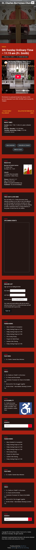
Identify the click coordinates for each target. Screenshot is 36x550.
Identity (13, 547)
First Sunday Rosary (12, 336)
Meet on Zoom (18, 149)
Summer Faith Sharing (12, 341)
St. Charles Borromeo (22, 57)
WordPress (23, 546)
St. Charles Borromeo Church (17, 3)
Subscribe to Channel (24, 145)
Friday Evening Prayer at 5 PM (14, 329)
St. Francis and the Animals (13, 377)
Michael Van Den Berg (23, 547)
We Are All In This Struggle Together (15, 384)
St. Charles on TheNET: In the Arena (15, 375)
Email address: (8, 299)
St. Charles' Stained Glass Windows (15, 359)
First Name (7, 290)
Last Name (7, 295)
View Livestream (10, 145)
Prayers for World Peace (13, 339)
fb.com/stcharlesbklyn (16, 184)
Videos (4, 46)
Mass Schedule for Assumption (14, 327)
